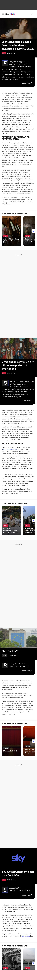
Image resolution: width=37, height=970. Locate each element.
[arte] (11, 14)
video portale (25, 936)
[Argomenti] (32, 14)
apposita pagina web (10, 449)
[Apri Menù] (3, 14)
